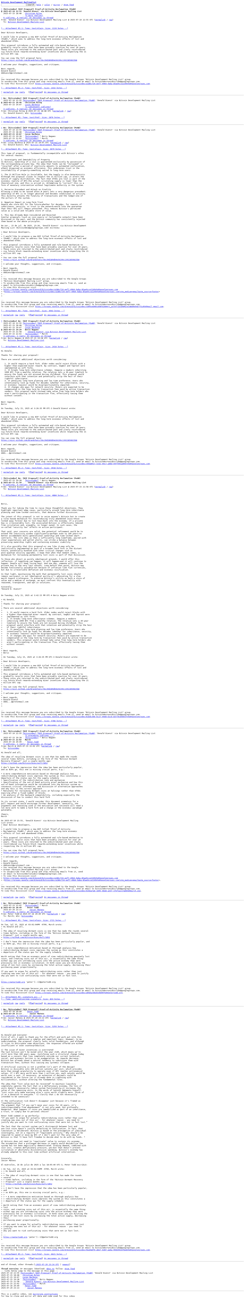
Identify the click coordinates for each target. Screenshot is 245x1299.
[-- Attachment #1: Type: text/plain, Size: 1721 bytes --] (33, 920)
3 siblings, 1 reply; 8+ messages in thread (27, 336)
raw (110, 20)
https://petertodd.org (13, 982)
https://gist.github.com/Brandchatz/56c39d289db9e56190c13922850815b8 (39, 60)
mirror (56, 5)
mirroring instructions (45, 1294)
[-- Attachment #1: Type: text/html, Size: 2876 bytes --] (33, 117)
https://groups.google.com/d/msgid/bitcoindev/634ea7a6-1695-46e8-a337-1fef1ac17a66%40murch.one (88, 891)
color (47, 5)
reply (22, 92)
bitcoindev (36, 113)
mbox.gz (50, 1269)
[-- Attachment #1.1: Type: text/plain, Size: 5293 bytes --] (34, 1026)
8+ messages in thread (56, 92)
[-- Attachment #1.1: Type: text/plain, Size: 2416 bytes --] (34, 347)
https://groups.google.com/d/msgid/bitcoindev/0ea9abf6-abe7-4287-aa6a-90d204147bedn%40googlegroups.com (92, 1250)
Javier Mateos (36, 910)
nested (38, 92)
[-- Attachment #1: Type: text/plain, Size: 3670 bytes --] (33, 149)
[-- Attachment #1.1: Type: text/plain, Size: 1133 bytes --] (34, 28)
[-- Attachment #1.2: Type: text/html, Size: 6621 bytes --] (34, 1254)
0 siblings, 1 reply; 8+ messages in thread (27, 912)
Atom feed (69, 5)
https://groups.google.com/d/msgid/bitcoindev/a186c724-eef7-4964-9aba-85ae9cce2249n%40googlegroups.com (92, 84)
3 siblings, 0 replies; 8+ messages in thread (28, 109)
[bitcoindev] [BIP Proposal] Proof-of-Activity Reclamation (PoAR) (59, 100)
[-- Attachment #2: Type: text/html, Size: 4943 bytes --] (33, 311)
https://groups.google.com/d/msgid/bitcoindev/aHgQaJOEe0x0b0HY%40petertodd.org (78, 993)
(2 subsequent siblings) (38, 107)
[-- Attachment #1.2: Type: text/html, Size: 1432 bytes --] (34, 88)
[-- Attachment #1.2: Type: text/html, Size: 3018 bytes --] (34, 468)
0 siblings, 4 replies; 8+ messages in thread (28, 18)
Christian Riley (33, 13)
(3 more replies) (34, 15)
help (38, 5)
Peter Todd (33, 742)
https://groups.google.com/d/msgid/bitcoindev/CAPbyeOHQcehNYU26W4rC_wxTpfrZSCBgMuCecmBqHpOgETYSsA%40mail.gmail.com (99, 306)
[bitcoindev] (32, 136)
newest (65, 1264)
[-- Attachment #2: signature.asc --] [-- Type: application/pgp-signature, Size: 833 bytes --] (33, 998)
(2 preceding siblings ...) (39, 735)
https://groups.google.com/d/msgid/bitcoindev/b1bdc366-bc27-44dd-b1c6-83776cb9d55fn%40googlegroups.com (92, 717)
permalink (100, 20)
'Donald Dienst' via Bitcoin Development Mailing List (56, 332)
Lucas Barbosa (32, 105)
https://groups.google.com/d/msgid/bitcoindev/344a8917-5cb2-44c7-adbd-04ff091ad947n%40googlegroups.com (92, 464)
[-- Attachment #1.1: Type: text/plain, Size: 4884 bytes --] (34, 495)
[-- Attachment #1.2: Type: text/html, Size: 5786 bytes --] (34, 721)
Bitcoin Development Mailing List (26, 22)
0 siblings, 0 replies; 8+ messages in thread (28, 485)
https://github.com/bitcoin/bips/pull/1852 (24, 763)
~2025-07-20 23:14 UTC (47, 1264)
